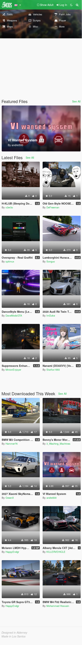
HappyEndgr (12, 552)
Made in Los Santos (13, 636)
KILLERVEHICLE (55, 552)
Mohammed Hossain (57, 606)
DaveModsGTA (14, 315)
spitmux (10, 261)
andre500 (51, 497)
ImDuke (50, 315)
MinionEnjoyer (13, 369)
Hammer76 (12, 443)
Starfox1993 (53, 369)
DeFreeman (52, 207)
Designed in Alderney (14, 632)
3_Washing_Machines (58, 443)
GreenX (10, 497)
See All (76, 101)
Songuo (50, 261)
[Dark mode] (71, 4)
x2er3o (9, 207)
